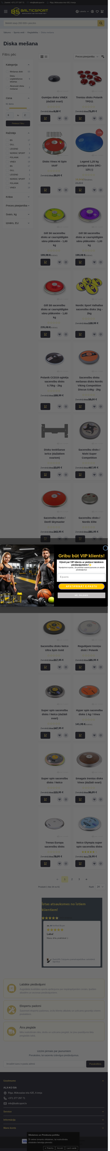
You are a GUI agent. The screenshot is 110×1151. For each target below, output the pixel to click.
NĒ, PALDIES (81, 595)
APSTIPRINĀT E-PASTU (81, 586)
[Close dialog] (105, 548)
